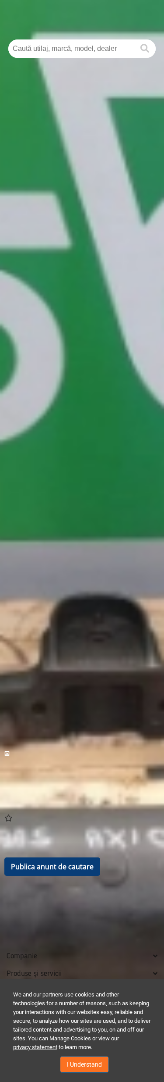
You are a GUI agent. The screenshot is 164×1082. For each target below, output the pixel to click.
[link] (82, 753)
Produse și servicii (34, 974)
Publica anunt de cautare (52, 866)
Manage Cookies (70, 1038)
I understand (84, 1064)
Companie (22, 956)
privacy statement (35, 1047)
